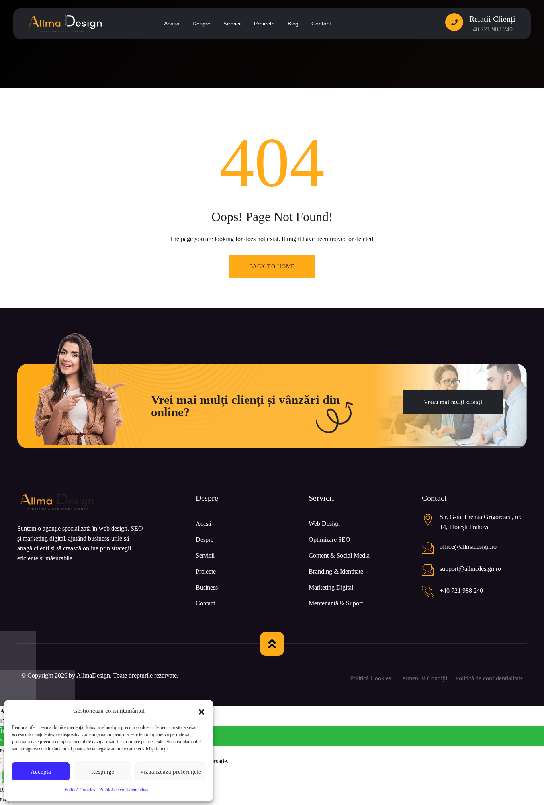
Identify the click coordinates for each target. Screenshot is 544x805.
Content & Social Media (339, 555)
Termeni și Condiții (423, 678)
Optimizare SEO (329, 539)
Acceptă (41, 771)
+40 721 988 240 (491, 29)
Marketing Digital (331, 587)
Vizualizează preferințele (170, 771)
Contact (205, 603)
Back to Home (272, 267)
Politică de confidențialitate (124, 790)
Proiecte (206, 571)
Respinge (102, 771)
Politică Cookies (80, 790)
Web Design (324, 523)
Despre (204, 539)
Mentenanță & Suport (336, 603)
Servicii (205, 555)
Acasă (203, 523)
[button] (201, 711)
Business (207, 587)
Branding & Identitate (336, 571)
